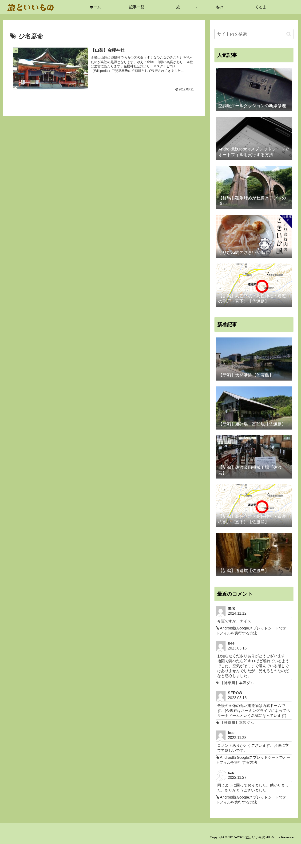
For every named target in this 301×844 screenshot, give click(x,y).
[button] (289, 34)
